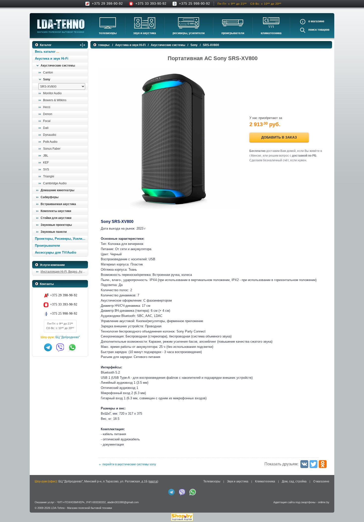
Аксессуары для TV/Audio (55, 252)
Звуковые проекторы (56, 225)
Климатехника (271, 33)
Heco (46, 107)
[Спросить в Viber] (60, 347)
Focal (47, 121)
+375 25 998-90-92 (194, 3)
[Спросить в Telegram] (48, 347)
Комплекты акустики (56, 211)
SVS (46, 169)
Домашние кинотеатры (57, 190)
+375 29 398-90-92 (107, 3)
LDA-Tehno (58, 507)
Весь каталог (45, 51)
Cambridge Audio (55, 183)
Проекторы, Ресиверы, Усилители (61, 238)
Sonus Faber (51, 148)
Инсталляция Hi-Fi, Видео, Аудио (64, 271)
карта (153, 481)
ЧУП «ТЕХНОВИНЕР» (70, 502)
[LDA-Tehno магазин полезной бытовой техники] (61, 26)
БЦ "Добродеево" (67, 337)
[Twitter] (313, 464)
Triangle (48, 176)
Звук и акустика (144, 33)
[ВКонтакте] (304, 464)
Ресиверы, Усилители (189, 33)
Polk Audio (50, 141)
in (36, 511)
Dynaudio (49, 135)
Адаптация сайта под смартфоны (294, 502)
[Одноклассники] (323, 464)
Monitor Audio (52, 93)
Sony (46, 79)
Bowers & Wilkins (54, 100)
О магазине (321, 481)
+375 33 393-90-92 (150, 3)
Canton (48, 72)
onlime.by (323, 502)
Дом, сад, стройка (294, 481)
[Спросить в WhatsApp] (72, 347)
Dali (46, 128)
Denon (47, 114)
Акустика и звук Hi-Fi (51, 58)
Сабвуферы (49, 197)
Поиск (312, 29)
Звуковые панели (54, 232)
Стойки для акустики (56, 218)
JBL (45, 155)
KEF (46, 162)
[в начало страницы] (354, 507)
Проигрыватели (232, 33)
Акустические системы (58, 65)
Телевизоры (108, 33)
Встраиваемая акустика (58, 204)
